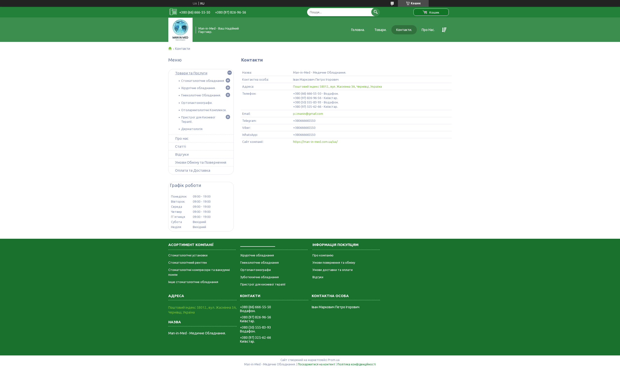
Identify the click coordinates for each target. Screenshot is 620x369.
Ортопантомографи (255, 269)
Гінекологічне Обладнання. (201, 95)
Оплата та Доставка (192, 170)
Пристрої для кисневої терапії (263, 284)
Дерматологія (191, 129)
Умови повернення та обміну (333, 262)
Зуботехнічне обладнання (259, 277)
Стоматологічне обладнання (202, 80)
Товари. (380, 30)
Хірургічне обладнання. (198, 88)
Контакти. (404, 30)
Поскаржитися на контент (316, 364)
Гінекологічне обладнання (259, 262)
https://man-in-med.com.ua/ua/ (315, 141)
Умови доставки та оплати (332, 269)
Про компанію (322, 255)
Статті (180, 146)
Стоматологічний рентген (187, 262)
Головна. (358, 30)
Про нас (181, 138)
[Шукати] (375, 12)
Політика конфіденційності (356, 364)
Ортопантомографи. (196, 102)
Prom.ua (334, 359)
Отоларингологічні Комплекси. (203, 110)
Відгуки (182, 154)
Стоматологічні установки (188, 255)
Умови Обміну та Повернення (200, 162)
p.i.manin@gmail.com (308, 113)
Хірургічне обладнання (257, 255)
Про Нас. (428, 30)
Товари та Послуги (191, 73)
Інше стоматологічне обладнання (193, 282)
